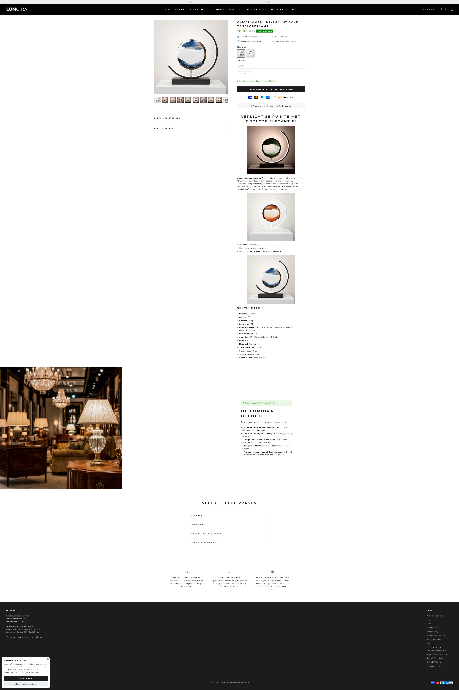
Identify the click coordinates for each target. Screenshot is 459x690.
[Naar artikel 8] (211, 100)
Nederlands (428, 9)
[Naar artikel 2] (165, 100)
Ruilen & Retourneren (435, 636)
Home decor (235, 9)
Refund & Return (433, 662)
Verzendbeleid (432, 628)
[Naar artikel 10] (226, 100)
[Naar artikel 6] (195, 100)
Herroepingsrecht (433, 666)
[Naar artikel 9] (218, 100)
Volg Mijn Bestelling (434, 616)
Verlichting (197, 9)
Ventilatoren (216, 9)
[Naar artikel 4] (180, 100)
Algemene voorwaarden (436, 654)
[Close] (48, 659)
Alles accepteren (25, 678)
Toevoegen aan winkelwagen (271, 89)
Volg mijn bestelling (283, 9)
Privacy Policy (432, 632)
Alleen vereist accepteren (26, 684)
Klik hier (26, 619)
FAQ (428, 620)
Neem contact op (256, 9)
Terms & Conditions (434, 658)
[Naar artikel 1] (157, 100)
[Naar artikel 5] (188, 100)
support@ (20, 616)
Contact (429, 644)
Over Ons (180, 9)
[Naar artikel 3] (172, 100)
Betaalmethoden (433, 639)
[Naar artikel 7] (203, 100)
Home (167, 9)
